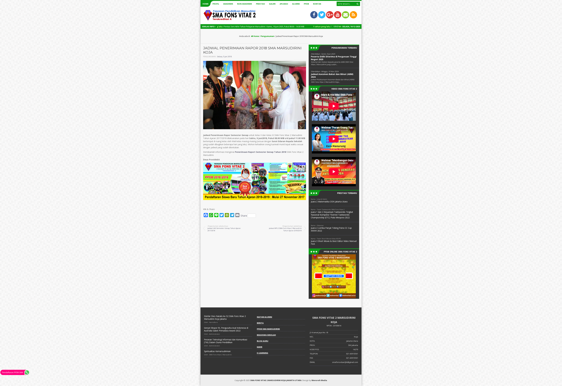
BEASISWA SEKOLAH (266, 335)
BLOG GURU (262, 341)
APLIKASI (284, 3)
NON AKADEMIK (244, 3)
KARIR (259, 347)
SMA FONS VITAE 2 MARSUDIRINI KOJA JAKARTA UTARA (275, 380)
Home (205, 3)
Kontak (317, 3)
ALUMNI (296, 3)
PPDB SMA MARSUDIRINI (268, 329)
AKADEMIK (228, 3)
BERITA (260, 323)
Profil (216, 3)
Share (244, 215)
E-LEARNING (262, 353)
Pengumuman (267, 36)
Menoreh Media (319, 380)
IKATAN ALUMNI (264, 317)
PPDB (306, 3)
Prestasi (260, 3)
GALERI (272, 3)
